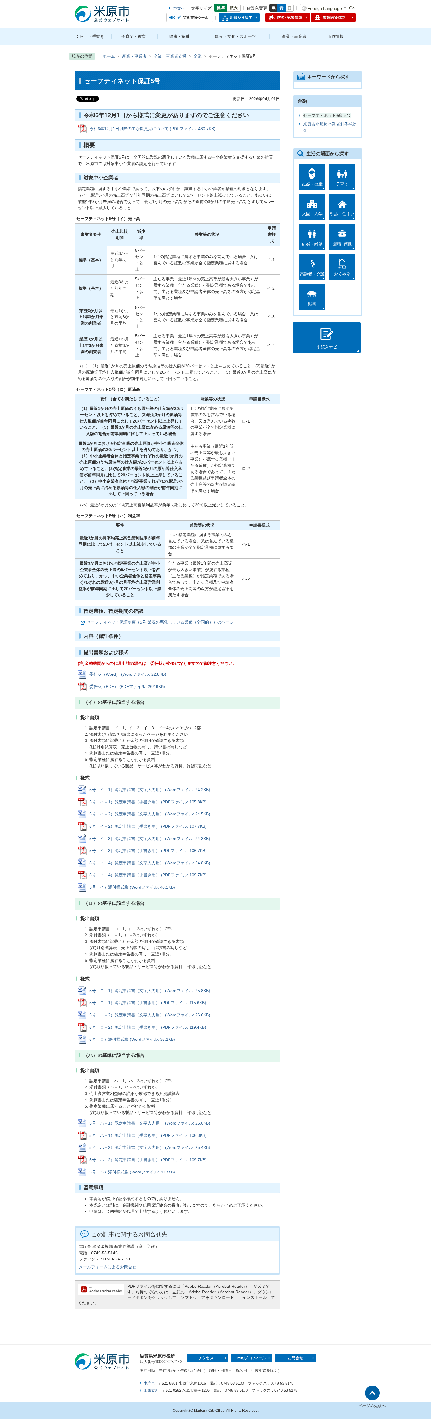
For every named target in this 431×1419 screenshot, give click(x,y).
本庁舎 (149, 1383)
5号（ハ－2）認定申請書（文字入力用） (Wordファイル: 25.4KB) (149, 1147)
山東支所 (151, 1390)
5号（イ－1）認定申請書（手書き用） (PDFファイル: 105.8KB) (148, 802)
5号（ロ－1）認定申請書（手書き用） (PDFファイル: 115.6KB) (147, 1002)
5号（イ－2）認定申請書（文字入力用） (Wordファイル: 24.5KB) (149, 814)
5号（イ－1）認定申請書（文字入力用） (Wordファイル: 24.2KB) (149, 789)
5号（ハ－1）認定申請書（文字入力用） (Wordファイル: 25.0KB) (149, 1123)
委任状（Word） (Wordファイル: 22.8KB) (127, 674)
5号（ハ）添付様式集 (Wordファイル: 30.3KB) (132, 1172)
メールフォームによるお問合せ (107, 1267)
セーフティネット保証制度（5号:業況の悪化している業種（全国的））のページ (160, 622)
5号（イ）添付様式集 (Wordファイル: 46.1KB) (132, 887)
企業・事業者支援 (170, 56)
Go (352, 8)
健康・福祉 (179, 36)
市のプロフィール (251, 1358)
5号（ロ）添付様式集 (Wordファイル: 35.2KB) (132, 1039)
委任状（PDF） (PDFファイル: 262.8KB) (127, 686)
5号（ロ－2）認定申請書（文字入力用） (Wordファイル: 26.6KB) (149, 1015)
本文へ (179, 8)
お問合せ (295, 1358)
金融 (198, 56)
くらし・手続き (90, 36)
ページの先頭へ (372, 1405)
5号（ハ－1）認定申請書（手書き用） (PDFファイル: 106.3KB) (148, 1135)
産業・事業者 (294, 36)
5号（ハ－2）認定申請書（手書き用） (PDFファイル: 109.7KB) (148, 1159)
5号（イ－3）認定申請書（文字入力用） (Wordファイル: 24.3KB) (149, 838)
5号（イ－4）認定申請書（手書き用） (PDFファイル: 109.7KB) (148, 875)
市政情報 (335, 36)
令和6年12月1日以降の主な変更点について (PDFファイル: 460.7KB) (152, 128)
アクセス (207, 1358)
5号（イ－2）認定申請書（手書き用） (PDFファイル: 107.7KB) (148, 826)
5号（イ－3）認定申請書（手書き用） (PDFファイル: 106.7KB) (148, 850)
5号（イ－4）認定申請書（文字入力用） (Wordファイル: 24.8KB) (149, 863)
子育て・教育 (133, 36)
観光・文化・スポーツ (235, 36)
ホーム (109, 56)
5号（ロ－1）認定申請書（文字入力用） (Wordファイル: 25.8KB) (149, 990)
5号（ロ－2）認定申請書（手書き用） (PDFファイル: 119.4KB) (147, 1027)
